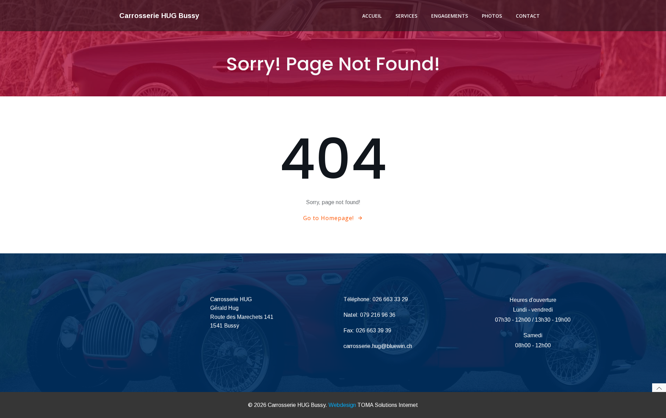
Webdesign (342, 405)
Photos (492, 15)
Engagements (449, 15)
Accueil (372, 15)
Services (406, 15)
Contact (528, 15)
